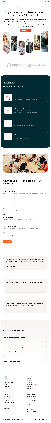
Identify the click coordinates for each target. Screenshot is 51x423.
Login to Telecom (30, 409)
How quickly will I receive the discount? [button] (15, 337)
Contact (5, 384)
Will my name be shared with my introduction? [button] (16, 356)
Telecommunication (8, 400)
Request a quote (31, 407)
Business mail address (9, 398)
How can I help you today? (13, 377)
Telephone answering (9, 402)
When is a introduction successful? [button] (13, 361)
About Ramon (29, 388)
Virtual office (7, 396)
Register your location (31, 396)
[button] (45, 1)
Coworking (6, 408)
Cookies (21, 419)
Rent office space (8, 412)
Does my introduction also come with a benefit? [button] (17, 342)
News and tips (29, 380)
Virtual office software (31, 400)
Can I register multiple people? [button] (12, 352)
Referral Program (31, 384)
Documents (6, 386)
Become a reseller (30, 398)
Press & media (29, 382)
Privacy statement (15, 419)
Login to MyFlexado (31, 411)
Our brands (29, 386)
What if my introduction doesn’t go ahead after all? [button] (18, 347)
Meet (5, 410)
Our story (28, 378)
